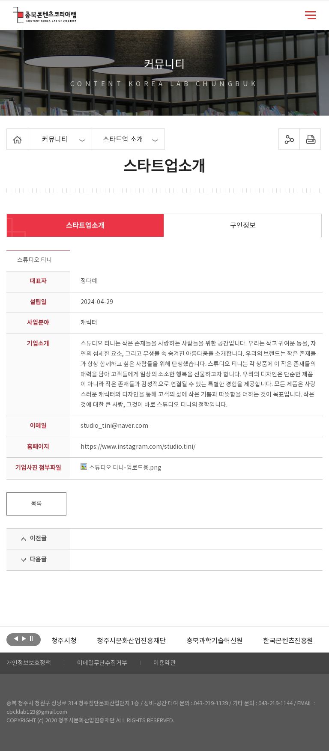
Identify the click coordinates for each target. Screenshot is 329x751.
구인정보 (243, 225)
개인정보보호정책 (28, 663)
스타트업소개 (85, 225)
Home (9, 133)
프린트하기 (310, 139)
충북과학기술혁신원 (214, 641)
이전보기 (16, 639)
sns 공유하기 (289, 139)
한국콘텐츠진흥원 (288, 641)
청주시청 (63, 641)
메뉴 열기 (310, 14)
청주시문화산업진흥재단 (131, 641)
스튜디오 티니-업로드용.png (125, 468)
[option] (64, 641)
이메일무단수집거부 (102, 663)
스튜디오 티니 (34, 260)
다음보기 (24, 639)
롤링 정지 (31, 639)
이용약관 (164, 663)
